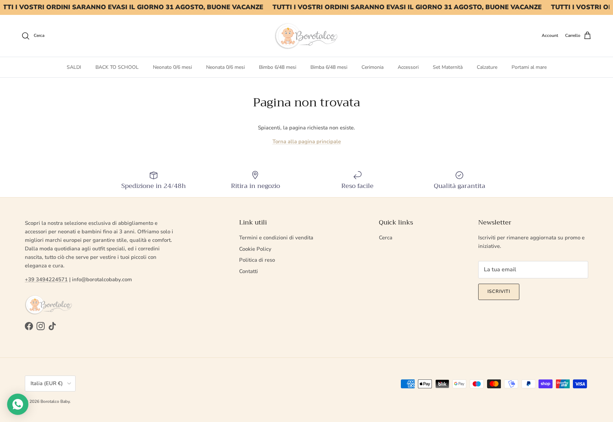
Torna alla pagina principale (306, 141)
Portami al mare (529, 67)
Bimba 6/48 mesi (328, 67)
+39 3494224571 (46, 279)
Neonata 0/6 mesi (225, 67)
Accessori (408, 67)
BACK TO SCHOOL (117, 67)
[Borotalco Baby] (306, 36)
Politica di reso (257, 259)
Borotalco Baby (55, 401)
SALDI (74, 67)
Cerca (385, 237)
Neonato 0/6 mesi (172, 67)
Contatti (248, 271)
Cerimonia (372, 67)
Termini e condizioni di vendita (276, 237)
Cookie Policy (255, 248)
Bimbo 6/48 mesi (277, 67)
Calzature (487, 67)
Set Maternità (448, 67)
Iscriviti (498, 291)
